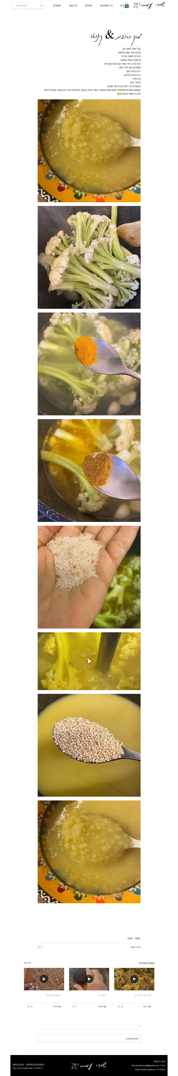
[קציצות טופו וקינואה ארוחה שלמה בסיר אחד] (134, 979)
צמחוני (130, 938)
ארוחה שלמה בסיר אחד (102, 995)
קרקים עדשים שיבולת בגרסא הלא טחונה (53, 995)
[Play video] (89, 661)
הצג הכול (27, 962)
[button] (126, 5)
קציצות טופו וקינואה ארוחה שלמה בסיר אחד (143, 995)
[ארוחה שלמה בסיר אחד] (89, 979)
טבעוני (137, 938)
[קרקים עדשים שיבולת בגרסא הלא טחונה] (44, 979)
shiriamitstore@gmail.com (145, 1065)
